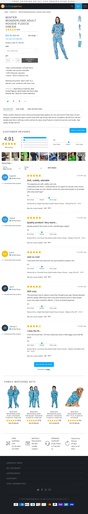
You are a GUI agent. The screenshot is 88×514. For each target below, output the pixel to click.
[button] (12, 29)
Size (7, 46)
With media (52, 168)
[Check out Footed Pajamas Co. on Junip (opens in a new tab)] (48, 369)
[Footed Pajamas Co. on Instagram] (45, 490)
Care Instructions (34, 109)
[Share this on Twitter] (7, 101)
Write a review (78, 130)
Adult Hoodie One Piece (25, 91)
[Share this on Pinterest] (19, 101)
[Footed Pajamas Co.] (23, 6)
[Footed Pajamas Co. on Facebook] (42, 490)
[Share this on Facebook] (13, 101)
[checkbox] (55, 168)
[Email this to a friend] (25, 101)
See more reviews (44, 364)
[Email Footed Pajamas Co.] (49, 490)
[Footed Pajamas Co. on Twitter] (38, 490)
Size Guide (32, 35)
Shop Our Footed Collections (25, 93)
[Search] (72, 6)
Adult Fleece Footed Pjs (22, 89)
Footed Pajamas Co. (32, 499)
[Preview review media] (6, 156)
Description (8, 109)
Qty (6, 56)
